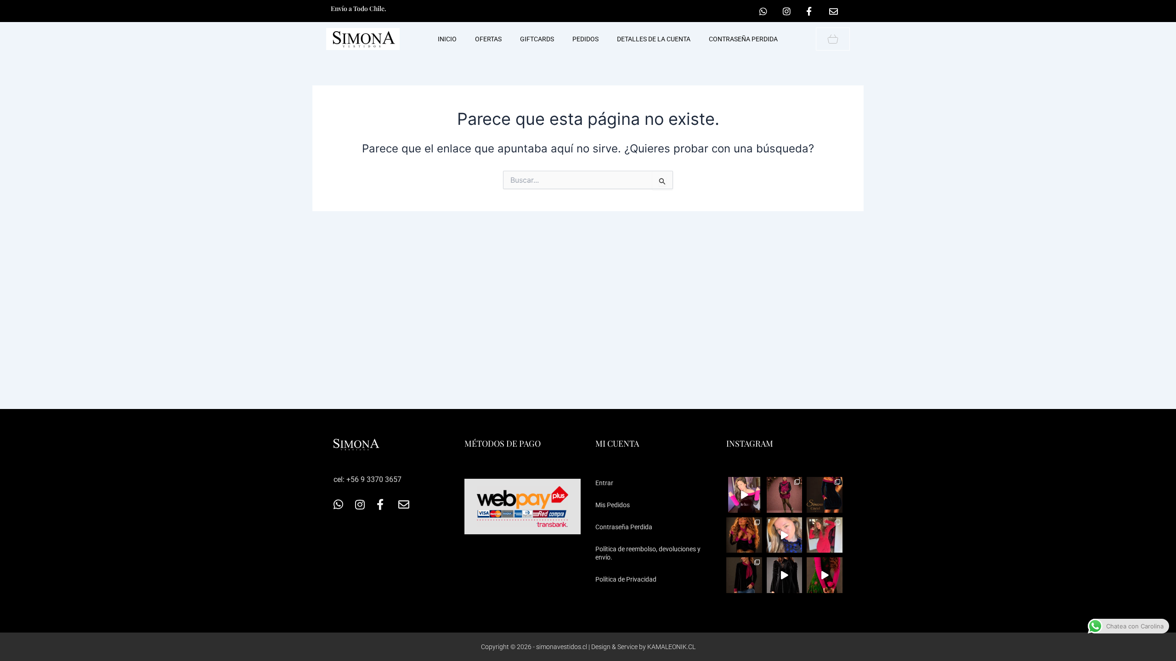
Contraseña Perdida (623, 527)
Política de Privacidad (625, 579)
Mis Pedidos (612, 505)
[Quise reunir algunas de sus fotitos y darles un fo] (785, 495)
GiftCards (537, 39)
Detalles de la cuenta (653, 39)
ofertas (488, 39)
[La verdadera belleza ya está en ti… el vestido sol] (744, 495)
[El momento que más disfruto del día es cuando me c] (744, 535)
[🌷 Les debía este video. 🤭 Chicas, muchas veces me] (824, 575)
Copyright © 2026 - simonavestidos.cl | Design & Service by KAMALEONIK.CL (588, 646)
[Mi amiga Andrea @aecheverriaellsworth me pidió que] (785, 535)
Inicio (447, 39)
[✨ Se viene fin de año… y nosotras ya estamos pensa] (824, 495)
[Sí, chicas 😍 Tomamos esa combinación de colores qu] (744, 575)
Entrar (604, 483)
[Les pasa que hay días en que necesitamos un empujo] (824, 535)
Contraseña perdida (743, 39)
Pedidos (585, 39)
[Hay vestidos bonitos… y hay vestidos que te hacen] (785, 575)
